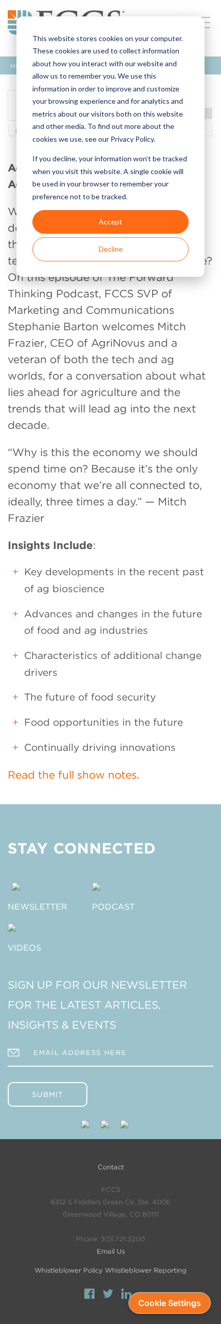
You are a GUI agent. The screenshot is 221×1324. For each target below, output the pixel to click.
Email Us (111, 1251)
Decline (111, 248)
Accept (110, 221)
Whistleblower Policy (68, 1270)
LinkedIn (126, 1295)
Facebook (89, 1295)
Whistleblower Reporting (146, 1270)
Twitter (108, 1295)
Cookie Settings (169, 1303)
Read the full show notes (72, 774)
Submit (47, 1094)
